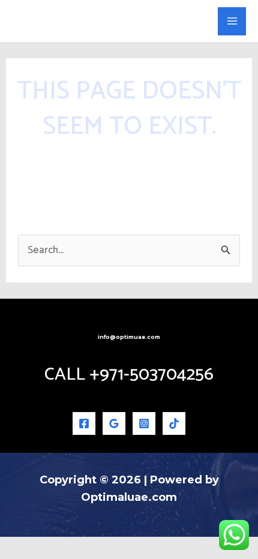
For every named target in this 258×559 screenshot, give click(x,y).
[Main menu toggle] (232, 21)
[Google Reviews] (114, 423)
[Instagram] (144, 423)
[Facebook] (84, 423)
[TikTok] (174, 423)
